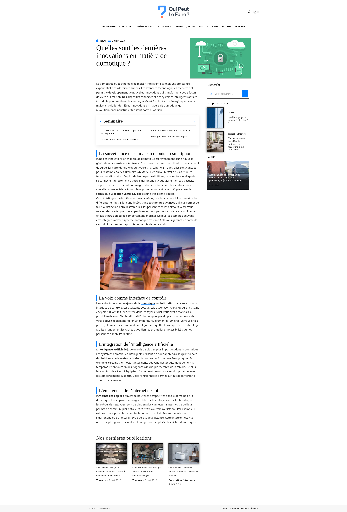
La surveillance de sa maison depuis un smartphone (121, 132)
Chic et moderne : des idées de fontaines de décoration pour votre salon (237, 144)
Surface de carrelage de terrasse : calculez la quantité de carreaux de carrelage (110, 471)
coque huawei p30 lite (127, 194)
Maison (231, 113)
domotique (148, 303)
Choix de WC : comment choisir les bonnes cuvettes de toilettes (183, 471)
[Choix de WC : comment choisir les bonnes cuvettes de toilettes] (184, 454)
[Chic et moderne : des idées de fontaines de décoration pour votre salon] (215, 142)
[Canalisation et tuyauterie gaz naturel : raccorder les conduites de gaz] (148, 454)
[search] (249, 11)
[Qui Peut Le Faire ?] (173, 12)
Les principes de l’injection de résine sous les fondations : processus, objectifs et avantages (225, 177)
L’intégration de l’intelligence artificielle (170, 130)
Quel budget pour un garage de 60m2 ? (238, 120)
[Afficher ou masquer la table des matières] (159, 121)
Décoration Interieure (181, 480)
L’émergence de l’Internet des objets (168, 136)
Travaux (101, 480)
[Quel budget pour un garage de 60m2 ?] (215, 118)
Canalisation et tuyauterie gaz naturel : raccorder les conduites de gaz (147, 471)
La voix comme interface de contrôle (119, 139)
